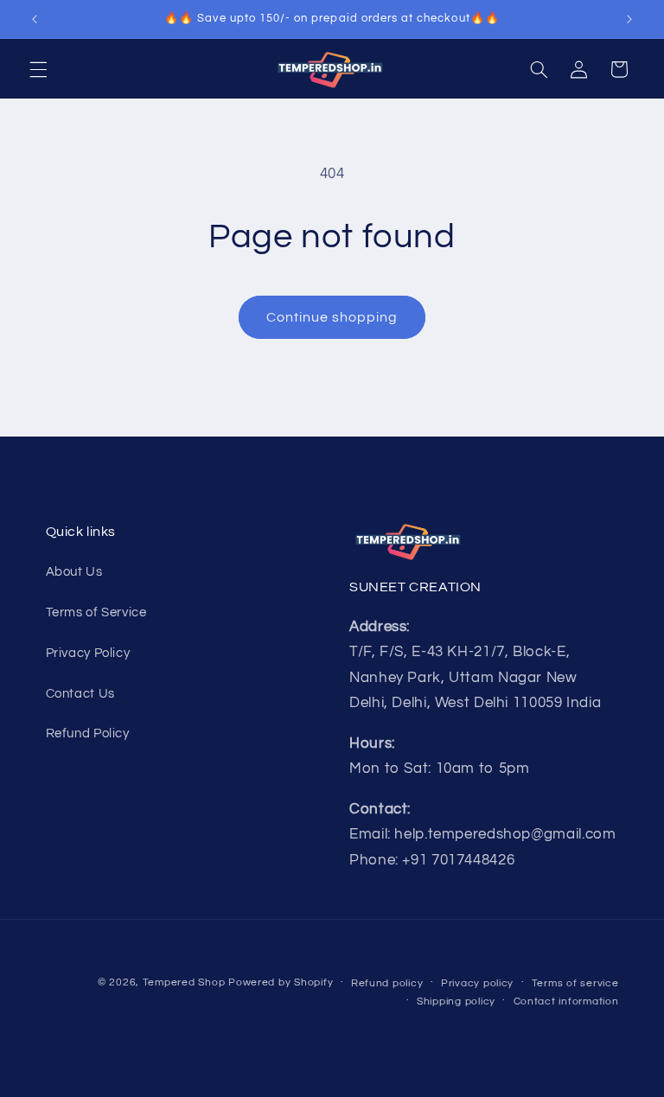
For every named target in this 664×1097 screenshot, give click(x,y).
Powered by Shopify (280, 982)
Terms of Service (96, 612)
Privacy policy (477, 983)
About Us (74, 571)
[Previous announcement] (35, 19)
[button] (38, 69)
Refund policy (387, 983)
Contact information (566, 1001)
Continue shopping (332, 317)
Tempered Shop (184, 982)
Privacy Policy (88, 653)
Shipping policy (456, 1001)
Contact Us (80, 693)
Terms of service (575, 983)
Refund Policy (88, 733)
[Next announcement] (629, 19)
